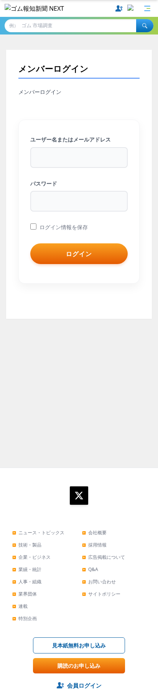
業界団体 (24, 594)
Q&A (90, 569)
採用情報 (94, 545)
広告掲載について (103, 557)
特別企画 (24, 618)
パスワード (43, 183)
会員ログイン (84, 685)
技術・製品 (26, 545)
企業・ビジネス (31, 557)
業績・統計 (26, 569)
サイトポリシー (101, 594)
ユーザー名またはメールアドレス (70, 139)
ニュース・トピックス (38, 532)
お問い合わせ (99, 581)
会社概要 (94, 532)
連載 (20, 606)
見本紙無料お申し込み (79, 645)
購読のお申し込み (79, 665)
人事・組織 (26, 581)
